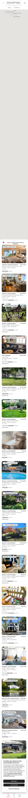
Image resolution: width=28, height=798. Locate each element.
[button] (5, 271)
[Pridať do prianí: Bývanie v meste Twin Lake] (24, 588)
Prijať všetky (14, 781)
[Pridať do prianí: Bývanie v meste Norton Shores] (24, 463)
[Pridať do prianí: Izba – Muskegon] (24, 337)
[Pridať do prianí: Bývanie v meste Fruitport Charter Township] (24, 680)
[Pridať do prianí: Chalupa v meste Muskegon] (24, 369)
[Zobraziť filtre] (24, 3)
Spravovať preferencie (14, 788)
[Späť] (3, 3)
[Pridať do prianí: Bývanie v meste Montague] (24, 305)
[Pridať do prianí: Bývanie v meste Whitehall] (24, 433)
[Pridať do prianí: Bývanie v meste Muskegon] (24, 275)
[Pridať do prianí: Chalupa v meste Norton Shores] (24, 247)
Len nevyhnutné (14, 785)
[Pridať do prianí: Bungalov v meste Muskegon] (24, 648)
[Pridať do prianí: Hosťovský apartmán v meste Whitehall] (24, 742)
